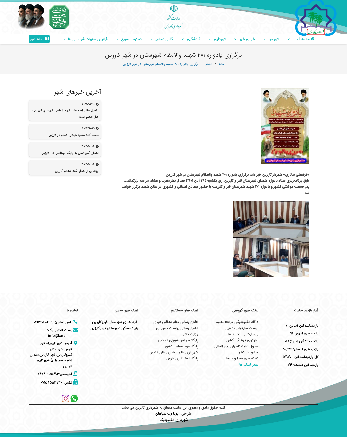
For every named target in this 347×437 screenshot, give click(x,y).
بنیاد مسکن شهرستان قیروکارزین (114, 328)
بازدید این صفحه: (305, 365)
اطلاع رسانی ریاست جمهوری (177, 328)
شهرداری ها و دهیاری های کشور (174, 352)
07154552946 (43, 322)
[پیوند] (59, 17)
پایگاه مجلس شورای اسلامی (178, 340)
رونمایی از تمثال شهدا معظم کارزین (77, 170)
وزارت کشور (189, 334)
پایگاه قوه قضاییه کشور (181, 346)
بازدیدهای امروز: (306, 333)
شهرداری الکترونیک (173, 420)
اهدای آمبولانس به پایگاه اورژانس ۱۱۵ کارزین (70, 152)
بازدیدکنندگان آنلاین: (302, 325)
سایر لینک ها (248, 364)
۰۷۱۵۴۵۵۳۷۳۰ (51, 382)
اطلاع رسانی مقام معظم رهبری (175, 322)
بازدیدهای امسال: (305, 349)
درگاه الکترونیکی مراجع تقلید (237, 322)
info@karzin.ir (60, 336)
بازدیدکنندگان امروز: (303, 341)
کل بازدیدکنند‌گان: (305, 357)
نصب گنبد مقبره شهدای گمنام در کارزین (74, 134)
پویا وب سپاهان (166, 413)
